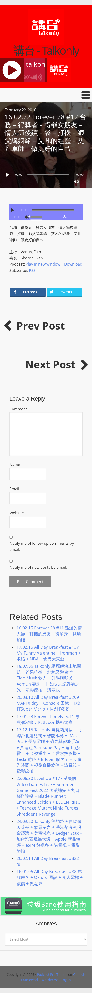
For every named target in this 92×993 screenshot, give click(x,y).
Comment (19, 409)
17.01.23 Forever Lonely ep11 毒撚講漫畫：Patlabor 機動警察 (48, 719)
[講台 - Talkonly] (46, 41)
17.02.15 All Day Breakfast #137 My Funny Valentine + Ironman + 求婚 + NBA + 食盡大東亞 (49, 653)
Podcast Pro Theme (52, 974)
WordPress (50, 979)
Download (73, 264)
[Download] (64, 217)
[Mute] (76, 181)
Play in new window (43, 264)
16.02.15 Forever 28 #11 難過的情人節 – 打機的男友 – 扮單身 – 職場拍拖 (49, 633)
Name (14, 464)
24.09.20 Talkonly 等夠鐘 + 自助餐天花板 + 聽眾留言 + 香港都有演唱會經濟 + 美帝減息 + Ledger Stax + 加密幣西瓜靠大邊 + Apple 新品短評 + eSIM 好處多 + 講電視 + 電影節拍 (49, 836)
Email (14, 488)
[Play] (8, 175)
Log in (66, 979)
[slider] (37, 217)
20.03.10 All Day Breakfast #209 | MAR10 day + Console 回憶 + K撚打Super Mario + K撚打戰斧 (49, 703)
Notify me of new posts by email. (38, 567)
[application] (46, 173)
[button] (46, 95)
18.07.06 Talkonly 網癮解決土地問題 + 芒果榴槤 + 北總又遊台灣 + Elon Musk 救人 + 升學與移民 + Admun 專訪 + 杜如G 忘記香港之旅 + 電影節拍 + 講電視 (49, 678)
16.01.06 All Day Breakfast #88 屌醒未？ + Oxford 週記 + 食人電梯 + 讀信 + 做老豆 (50, 877)
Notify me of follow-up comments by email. (41, 546)
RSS (32, 270)
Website (16, 513)
